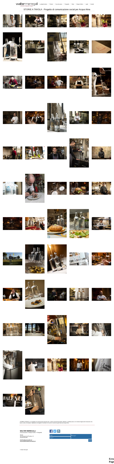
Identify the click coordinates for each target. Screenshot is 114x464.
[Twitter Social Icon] (54, 431)
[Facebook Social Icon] (51, 431)
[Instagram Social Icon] (58, 431)
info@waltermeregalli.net (26, 440)
